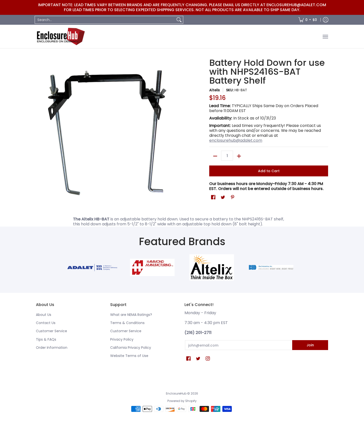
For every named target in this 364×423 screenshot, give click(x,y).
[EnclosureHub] (60, 36)
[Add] (239, 156)
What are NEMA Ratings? (131, 314)
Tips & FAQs (46, 339)
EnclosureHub (176, 393)
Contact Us (45, 322)
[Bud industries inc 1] (271, 267)
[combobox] (105, 20)
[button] (213, 197)
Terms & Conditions (127, 322)
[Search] (179, 20)
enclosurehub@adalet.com (235, 140)
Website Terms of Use (129, 355)
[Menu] (325, 36)
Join (310, 345)
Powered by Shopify (182, 401)
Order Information (51, 347)
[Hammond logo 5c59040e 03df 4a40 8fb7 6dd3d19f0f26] (152, 267)
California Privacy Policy (130, 347)
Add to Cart (269, 170)
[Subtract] (215, 156)
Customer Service (51, 331)
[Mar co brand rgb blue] (93, 267)
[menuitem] (308, 20)
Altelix (214, 90)
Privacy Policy (121, 339)
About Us (43, 314)
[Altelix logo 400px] (211, 267)
